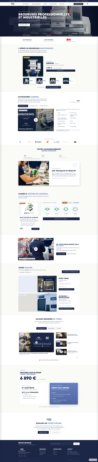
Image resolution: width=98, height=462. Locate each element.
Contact (78, 1)
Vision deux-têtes (42, 453)
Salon (72, 1)
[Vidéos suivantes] (77, 357)
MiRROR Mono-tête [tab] (23, 105)
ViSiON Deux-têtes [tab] (43, 105)
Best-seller (65, 202)
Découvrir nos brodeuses (37, 24)
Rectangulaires (76, 202)
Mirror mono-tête (42, 450)
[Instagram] (19, 456)
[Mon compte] (85, 4)
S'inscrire (76, 443)
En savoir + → (25, 453)
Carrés (70, 202)
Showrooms (68, 1)
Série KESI (41, 454)
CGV (74, 460)
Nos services (61, 3)
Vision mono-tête (42, 451)
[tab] (29, 80)
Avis (74, 1)
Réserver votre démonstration (71, 271)
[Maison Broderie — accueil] (12, 4)
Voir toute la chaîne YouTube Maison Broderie (50, 360)
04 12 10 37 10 (56, 432)
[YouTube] (22, 456)
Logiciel (45, 3)
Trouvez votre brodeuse (53, 87)
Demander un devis (23, 24)
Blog (54, 450)
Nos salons (55, 454)
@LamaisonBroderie (72, 253)
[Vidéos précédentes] (77, 330)
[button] (36, 120)
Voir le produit (60, 70)
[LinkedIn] (25, 456)
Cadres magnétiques (36, 3)
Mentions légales (70, 460)
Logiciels (70, 35)
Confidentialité (77, 460)
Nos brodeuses (26, 3)
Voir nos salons (61, 253)
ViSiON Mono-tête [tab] (33, 105)
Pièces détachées (53, 3)
